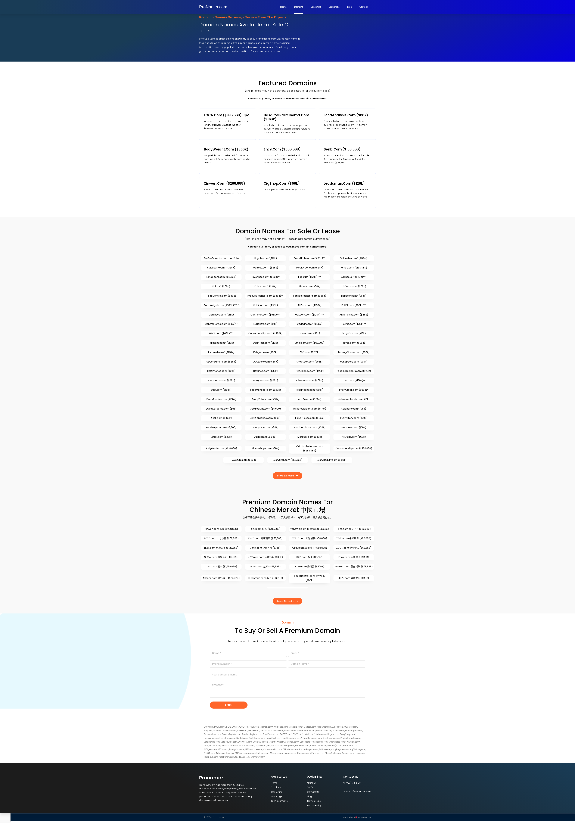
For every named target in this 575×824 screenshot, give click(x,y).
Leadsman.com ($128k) (344, 183)
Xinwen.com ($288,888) (224, 183)
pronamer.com (365, 817)
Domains (298, 7)
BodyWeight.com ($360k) (226, 149)
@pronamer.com (361, 791)
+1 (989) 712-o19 (351, 782)
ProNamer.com (213, 6)
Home (283, 7)
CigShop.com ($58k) (282, 183)
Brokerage (334, 7)
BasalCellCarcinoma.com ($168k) (286, 117)
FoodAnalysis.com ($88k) (346, 115)
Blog (349, 7)
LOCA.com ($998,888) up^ (226, 115)
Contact (363, 7)
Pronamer (211, 777)
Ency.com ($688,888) (282, 149)
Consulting (316, 7)
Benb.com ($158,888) (342, 149)
